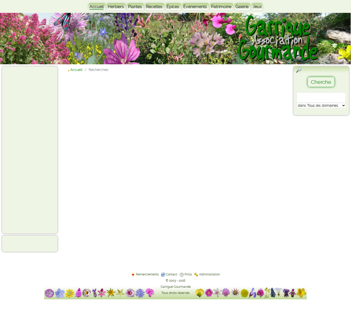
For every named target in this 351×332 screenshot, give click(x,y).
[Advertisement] (24, 150)
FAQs (188, 274)
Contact (171, 274)
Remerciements (147, 274)
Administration (209, 274)
